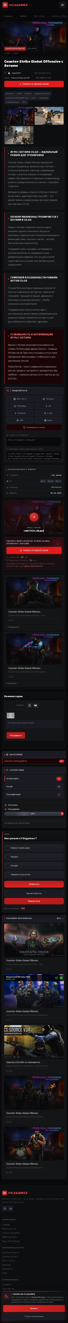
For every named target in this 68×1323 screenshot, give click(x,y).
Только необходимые (34, 1316)
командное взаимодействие (17, 98)
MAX (21, 420)
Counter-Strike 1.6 (10, 1252)
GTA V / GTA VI (8, 1260)
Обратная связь (9, 1237)
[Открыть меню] (62, 5)
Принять (34, 1308)
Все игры (39, 16)
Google (14, 865)
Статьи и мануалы (11, 1233)
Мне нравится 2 (43, 78)
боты (24, 102)
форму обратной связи (34, 566)
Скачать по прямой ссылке (35, 84)
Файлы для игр (9, 1228)
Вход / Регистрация (11, 1241)
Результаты (34, 901)
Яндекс (14, 857)
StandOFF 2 (7, 1269)
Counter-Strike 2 (10, 1256)
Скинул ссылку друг (20, 848)
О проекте (6, 1284)
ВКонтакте (21, 399)
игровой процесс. (13, 102)
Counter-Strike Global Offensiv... (24, 611)
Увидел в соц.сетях (20, 874)
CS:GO (19, 93)
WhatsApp (21, 406)
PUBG (4, 1273)
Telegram (50, 399)
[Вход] (29, 705)
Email (49, 420)
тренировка (43, 98)
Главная (8, 16)
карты (33, 98)
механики (10, 93)
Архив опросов (34, 893)
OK (50, 406)
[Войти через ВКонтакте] (35, 705)
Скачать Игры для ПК (15, 761)
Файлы (23, 16)
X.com (49, 413)
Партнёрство (8, 1288)
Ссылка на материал (18, 435)
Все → (60, 918)
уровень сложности (42, 93)
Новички (28, 93)
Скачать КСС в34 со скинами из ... (24, 1062)
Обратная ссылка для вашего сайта (26, 449)
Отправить (16, 735)
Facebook (22, 413)
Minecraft (6, 1265)
